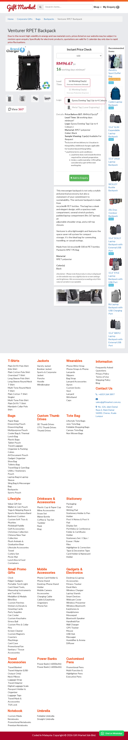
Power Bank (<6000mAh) (49, 663)
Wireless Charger (74, 590)
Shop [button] (97, 7)
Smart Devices (73, 596)
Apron (69, 384)
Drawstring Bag (15, 427)
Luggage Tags (14, 695)
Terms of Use (102, 376)
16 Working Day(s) (77, 82)
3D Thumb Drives (45, 424)
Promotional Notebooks (19, 722)
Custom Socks (73, 387)
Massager (71, 637)
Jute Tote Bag (73, 424)
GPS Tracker (72, 627)
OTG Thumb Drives (46, 427)
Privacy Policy (102, 373)
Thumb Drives (44, 430)
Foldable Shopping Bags (77, 427)
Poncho (41, 378)
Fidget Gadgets (15, 580)
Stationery (74, 499)
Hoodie (40, 381)
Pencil (69, 507)
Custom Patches (16, 602)
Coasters (12, 637)
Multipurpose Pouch (18, 430)
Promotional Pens (75, 667)
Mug (39, 529)
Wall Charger (72, 624)
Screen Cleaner (15, 630)
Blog (98, 383)
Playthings (13, 640)
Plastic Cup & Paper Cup (49, 507)
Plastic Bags (14, 439)
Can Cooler (13, 615)
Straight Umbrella (45, 719)
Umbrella (43, 711)
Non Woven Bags (74, 433)
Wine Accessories (46, 510)
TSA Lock (12, 704)
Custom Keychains (17, 618)
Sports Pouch (14, 492)
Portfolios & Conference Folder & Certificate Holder (78, 531)
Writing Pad (72, 510)
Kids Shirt (12, 369)
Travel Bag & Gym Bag (18, 467)
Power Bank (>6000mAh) (49, 667)
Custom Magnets (16, 634)
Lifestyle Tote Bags (75, 420)
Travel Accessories (17, 661)
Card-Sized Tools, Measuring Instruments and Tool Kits (19, 590)
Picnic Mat (13, 556)
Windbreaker (43, 384)
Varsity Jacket (44, 366)
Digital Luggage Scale (18, 686)
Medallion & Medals (17, 596)
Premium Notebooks (18, 725)
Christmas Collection (18, 532)
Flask (39, 526)
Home (11, 19)
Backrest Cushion (16, 516)
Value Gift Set (15, 503)
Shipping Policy (103, 380)
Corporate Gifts (24, 19)
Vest (68, 390)
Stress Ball (13, 621)
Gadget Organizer (16, 458)
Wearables (74, 361)
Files (68, 544)
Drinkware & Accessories (46, 501)
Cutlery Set (13, 553)
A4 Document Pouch (18, 455)
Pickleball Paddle (16, 525)
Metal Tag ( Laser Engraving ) (85, 107)
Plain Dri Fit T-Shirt (17, 403)
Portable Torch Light (18, 584)
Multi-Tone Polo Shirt (18, 400)
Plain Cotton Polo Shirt (19, 372)
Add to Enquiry (80, 177)
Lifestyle (14, 499)
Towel (11, 550)
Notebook (15, 711)
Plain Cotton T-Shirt (17, 394)
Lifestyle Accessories (18, 547)
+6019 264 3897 (106, 394)
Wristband (71, 397)
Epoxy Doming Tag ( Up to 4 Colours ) (88, 100)
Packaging (71, 503)
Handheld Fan (73, 621)
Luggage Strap (15, 679)
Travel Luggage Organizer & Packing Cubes (18, 448)
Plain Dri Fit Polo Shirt (18, 366)
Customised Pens (75, 661)
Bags (38, 19)
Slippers (70, 375)
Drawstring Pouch (16, 424)
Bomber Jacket (44, 369)
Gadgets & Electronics (74, 571)
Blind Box (12, 599)
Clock (10, 577)
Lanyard (70, 394)
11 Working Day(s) (78, 91)
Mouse (69, 630)
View (17, 109)
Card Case (13, 643)
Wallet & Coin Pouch (18, 507)
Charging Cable (44, 596)
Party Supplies (15, 612)
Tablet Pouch (14, 442)
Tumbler (41, 522)
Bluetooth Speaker (75, 618)
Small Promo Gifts (17, 571)
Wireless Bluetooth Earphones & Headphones (75, 608)
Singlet (11, 397)
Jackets (43, 361)
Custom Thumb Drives (48, 418)
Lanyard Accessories (76, 381)
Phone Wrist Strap (75, 366)
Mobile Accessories (46, 571)
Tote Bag (73, 416)
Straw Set (42, 513)
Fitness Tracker (73, 584)
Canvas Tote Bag (74, 430)
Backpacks (49, 19)
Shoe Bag (12, 461)
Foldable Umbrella (45, 716)
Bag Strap (71, 378)
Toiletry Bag (14, 464)
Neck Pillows (14, 676)
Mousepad (71, 615)
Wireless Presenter (75, 602)
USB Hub (70, 634)
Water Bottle (43, 516)
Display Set (71, 525)
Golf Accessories (16, 528)
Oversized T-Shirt (16, 375)
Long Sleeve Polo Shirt (19, 378)
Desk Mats (71, 587)
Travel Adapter (15, 683)
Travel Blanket (15, 667)
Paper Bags (13, 420)
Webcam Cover (73, 599)
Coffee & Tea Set (45, 519)
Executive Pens (73, 676)
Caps (68, 400)
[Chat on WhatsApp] (111, 733)
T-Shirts (13, 361)
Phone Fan (42, 605)
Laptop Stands (73, 593)
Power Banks (47, 659)
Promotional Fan (16, 646)
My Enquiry (110, 7)
